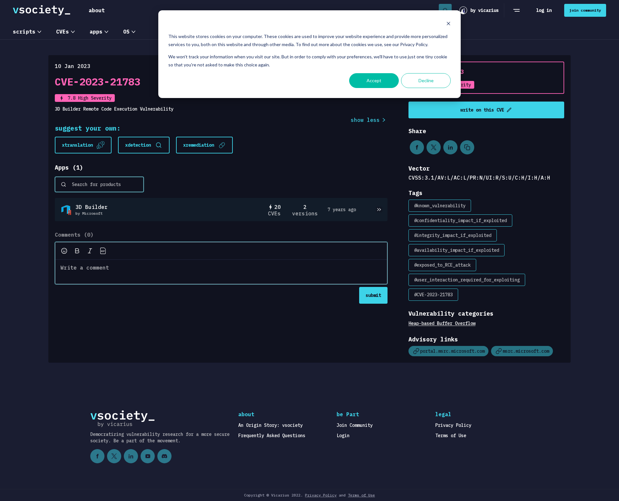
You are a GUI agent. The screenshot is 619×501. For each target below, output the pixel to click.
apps (96, 31)
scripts (24, 31)
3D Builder (91, 207)
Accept (374, 80)
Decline (426, 80)
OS (126, 31)
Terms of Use (450, 435)
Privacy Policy (453, 425)
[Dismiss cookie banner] (448, 24)
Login (343, 435)
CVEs (62, 31)
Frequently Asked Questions (271, 435)
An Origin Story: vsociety (270, 425)
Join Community (355, 425)
